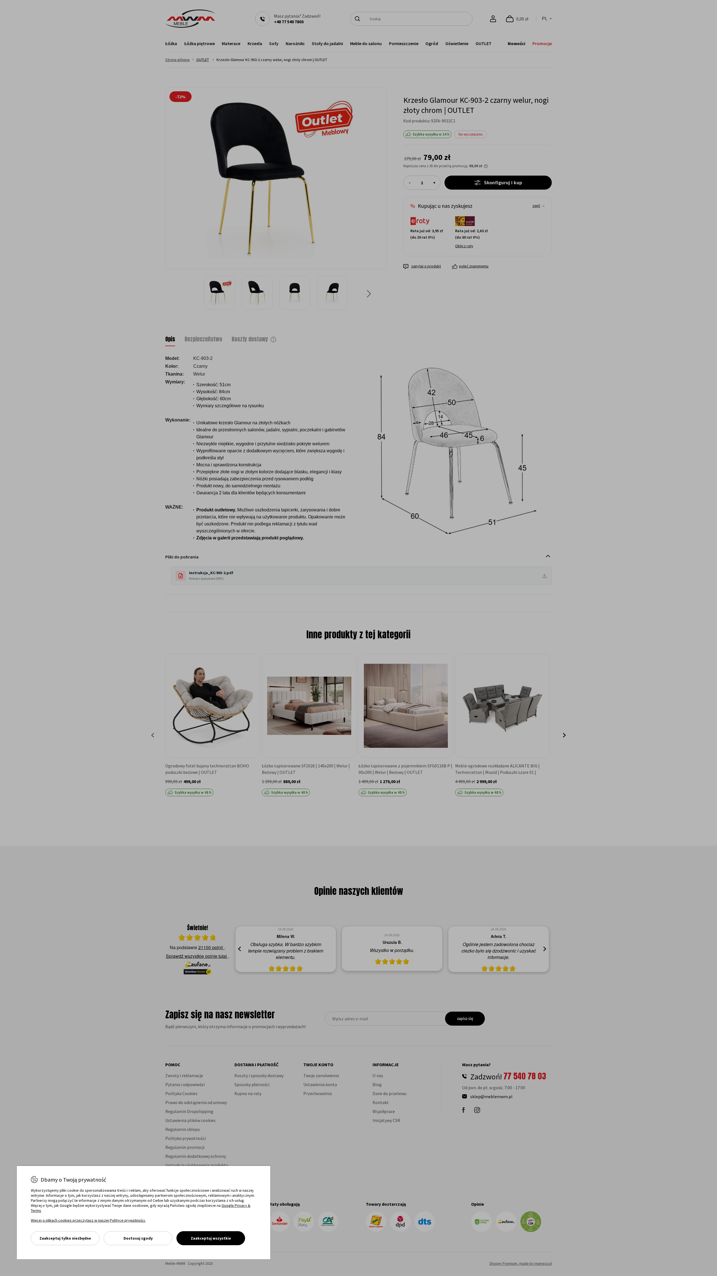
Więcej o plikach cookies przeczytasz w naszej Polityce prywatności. (88, 1220)
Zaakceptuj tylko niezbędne (65, 1238)
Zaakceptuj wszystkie (211, 1238)
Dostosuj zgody (138, 1238)
